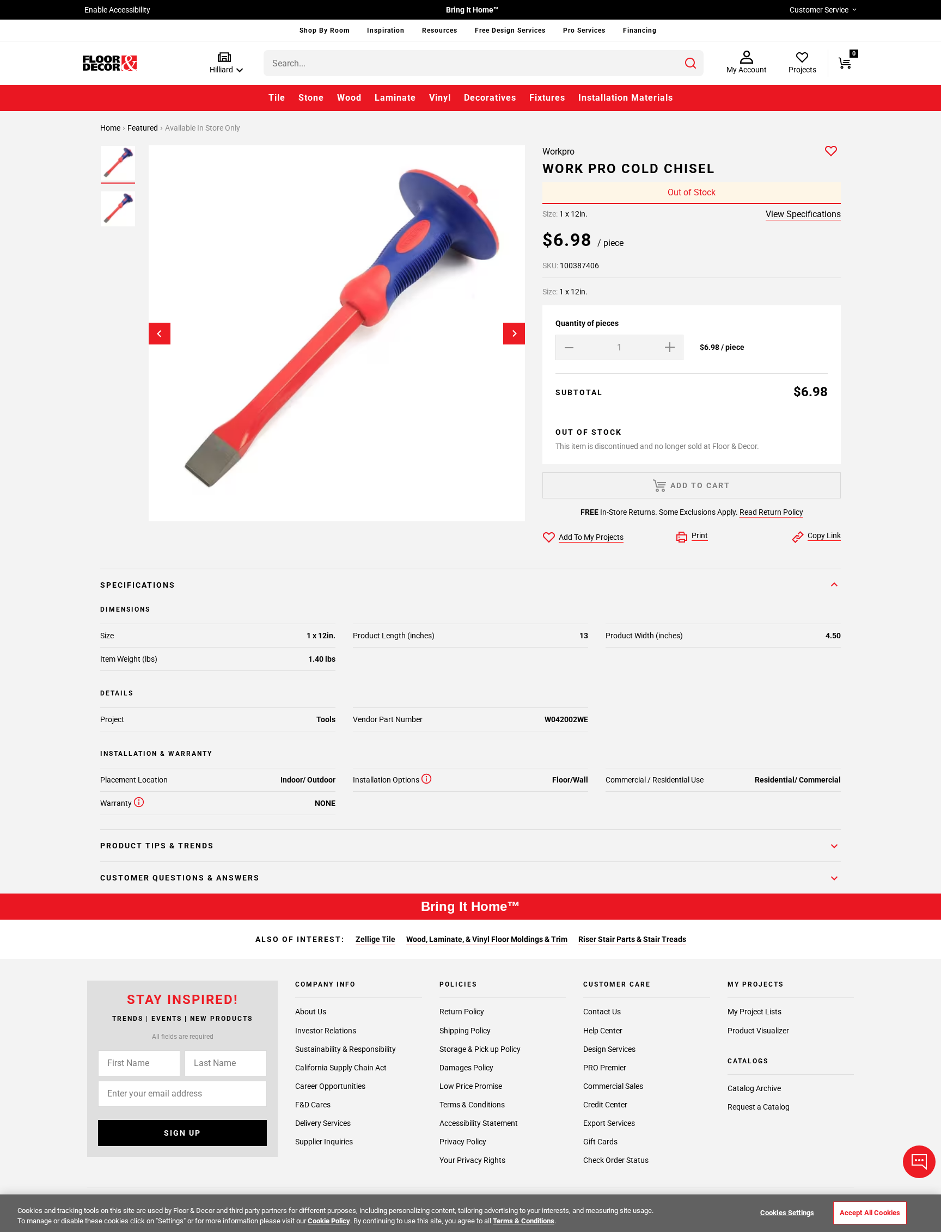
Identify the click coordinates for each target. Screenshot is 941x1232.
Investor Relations (325, 1030)
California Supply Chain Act (341, 1067)
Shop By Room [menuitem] (325, 30)
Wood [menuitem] (349, 98)
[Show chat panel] (919, 1161)
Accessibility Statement (478, 1123)
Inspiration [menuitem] (386, 30)
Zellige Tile (375, 939)
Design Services (609, 1049)
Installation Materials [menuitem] (625, 98)
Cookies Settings (787, 1213)
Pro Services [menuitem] (584, 30)
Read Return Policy (771, 512)
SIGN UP (182, 1133)
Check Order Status (616, 1160)
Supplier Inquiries (324, 1141)
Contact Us (602, 1012)
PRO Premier (604, 1067)
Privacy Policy (462, 1141)
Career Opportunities (330, 1086)
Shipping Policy (465, 1030)
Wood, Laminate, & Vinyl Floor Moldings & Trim (486, 939)
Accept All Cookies (870, 1213)
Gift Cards (600, 1141)
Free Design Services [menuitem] (510, 30)
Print (700, 535)
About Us (310, 1012)
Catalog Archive (754, 1089)
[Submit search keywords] (690, 63)
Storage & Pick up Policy (480, 1049)
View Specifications (803, 214)
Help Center (602, 1030)
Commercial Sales (613, 1086)
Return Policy (461, 1012)
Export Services (609, 1123)
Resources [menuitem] (439, 30)
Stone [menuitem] (311, 98)
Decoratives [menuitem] (490, 98)
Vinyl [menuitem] (440, 98)
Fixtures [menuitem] (547, 98)
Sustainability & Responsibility (345, 1049)
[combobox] (484, 63)
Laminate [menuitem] (395, 98)
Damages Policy (466, 1067)
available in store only (202, 128)
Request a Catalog (759, 1107)
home (111, 128)
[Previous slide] (159, 333)
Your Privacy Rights (472, 1160)
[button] (224, 63)
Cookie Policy (329, 1221)
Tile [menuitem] (276, 98)
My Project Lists (754, 1012)
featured (143, 128)
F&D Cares (313, 1104)
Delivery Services (323, 1123)
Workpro (558, 151)
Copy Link (824, 535)
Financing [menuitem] (640, 30)
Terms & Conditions (472, 1104)
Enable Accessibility (117, 9)
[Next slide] (514, 333)
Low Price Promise (470, 1086)
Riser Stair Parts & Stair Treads (632, 939)
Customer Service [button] (819, 9)
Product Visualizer (758, 1030)
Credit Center (605, 1104)
